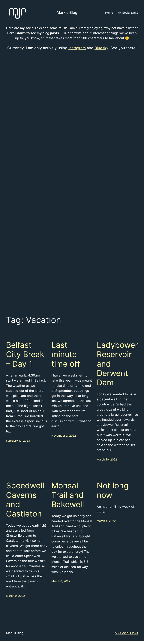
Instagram (77, 48)
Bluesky (101, 48)
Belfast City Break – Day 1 (25, 354)
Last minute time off (65, 354)
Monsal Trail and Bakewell (67, 495)
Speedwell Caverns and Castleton (25, 499)
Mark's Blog (67, 12)
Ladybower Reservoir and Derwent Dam (117, 363)
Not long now (113, 490)
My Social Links (126, 633)
